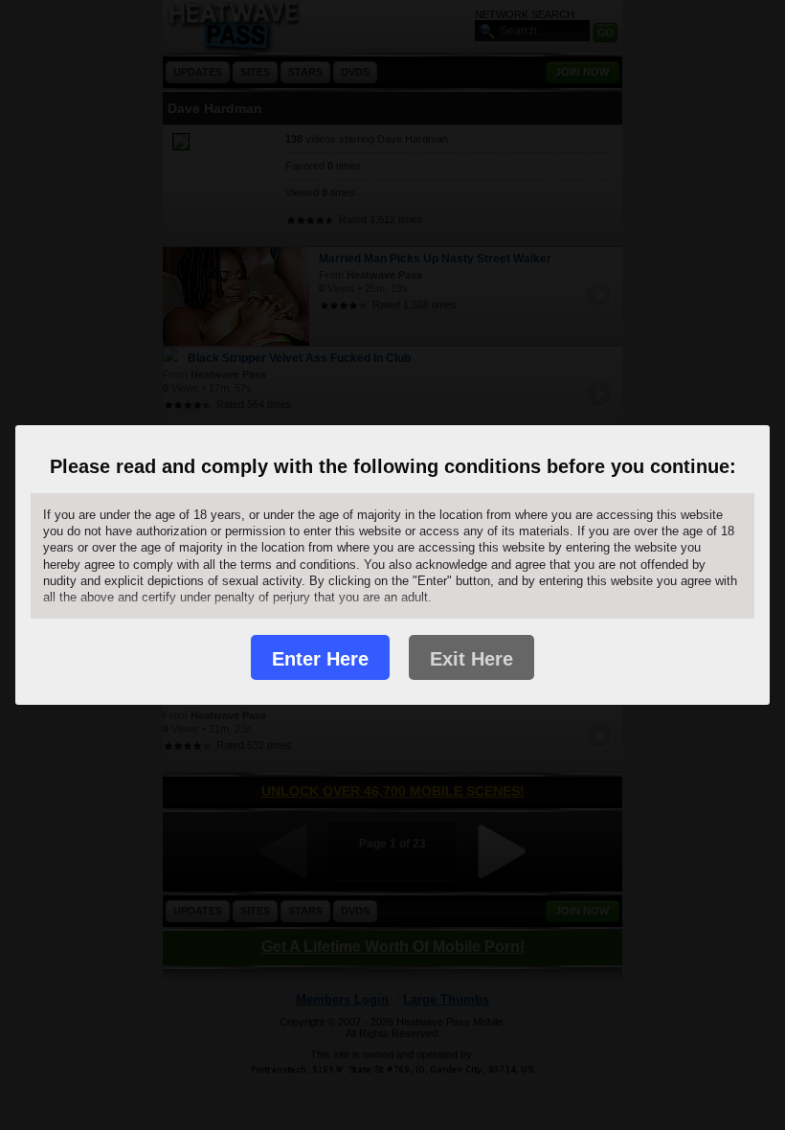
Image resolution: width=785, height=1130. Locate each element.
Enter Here (320, 658)
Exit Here (471, 658)
